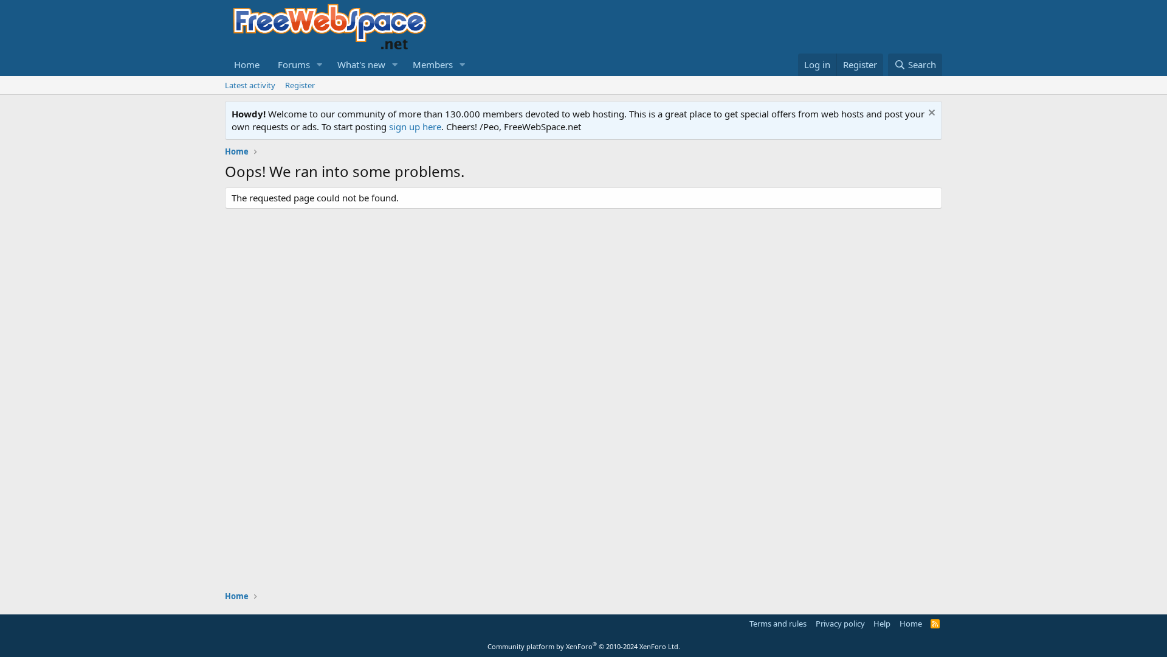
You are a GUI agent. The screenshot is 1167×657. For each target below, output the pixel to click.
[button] (319, 65)
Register (300, 85)
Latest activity (250, 85)
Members (433, 64)
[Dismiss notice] (930, 114)
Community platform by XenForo (583, 646)
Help (881, 623)
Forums (294, 64)
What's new (361, 64)
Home (247, 64)
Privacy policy (840, 623)
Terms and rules (778, 623)
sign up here (415, 126)
